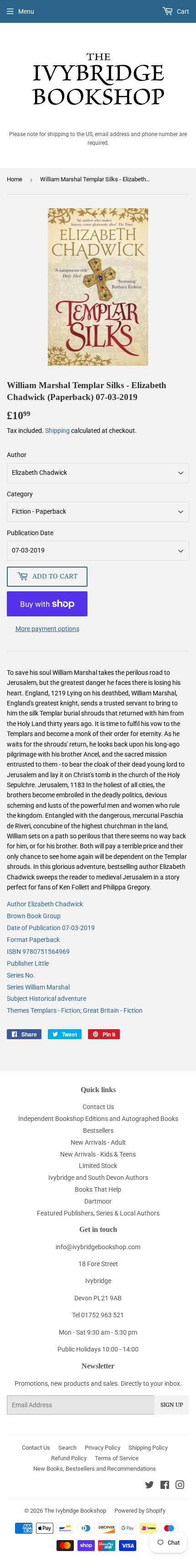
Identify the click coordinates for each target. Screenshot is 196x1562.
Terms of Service (117, 1458)
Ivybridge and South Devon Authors (98, 1177)
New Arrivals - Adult (98, 1142)
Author (16, 454)
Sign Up (171, 1405)
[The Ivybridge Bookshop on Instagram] (180, 1486)
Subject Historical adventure (46, 998)
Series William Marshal (38, 987)
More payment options (47, 628)
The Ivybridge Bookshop (75, 1510)
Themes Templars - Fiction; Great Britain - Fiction (75, 1010)
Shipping (57, 430)
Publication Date (30, 532)
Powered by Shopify (139, 1510)
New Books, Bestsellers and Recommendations (94, 1468)
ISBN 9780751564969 (38, 951)
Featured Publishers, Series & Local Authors (98, 1213)
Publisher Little (28, 963)
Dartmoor (98, 1201)
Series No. (21, 975)
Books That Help (98, 1189)
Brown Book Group (34, 916)
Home (14, 179)
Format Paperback (33, 939)
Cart (182, 11)
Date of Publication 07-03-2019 (51, 927)
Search (67, 1447)
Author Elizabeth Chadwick (45, 904)
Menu (26, 11)
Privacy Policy (102, 1447)
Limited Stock (98, 1165)
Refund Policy (69, 1458)
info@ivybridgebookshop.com (98, 1247)
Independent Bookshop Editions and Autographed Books (98, 1118)
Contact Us (98, 1106)
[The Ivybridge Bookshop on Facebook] (165, 1486)
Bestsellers (98, 1130)
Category (20, 494)
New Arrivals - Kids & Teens (98, 1154)
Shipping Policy (148, 1447)
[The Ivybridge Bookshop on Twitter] (149, 1486)
